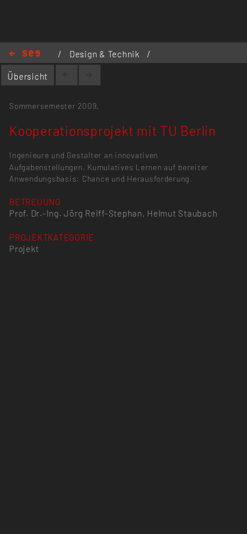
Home (24, 54)
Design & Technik (106, 54)
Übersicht (27, 76)
